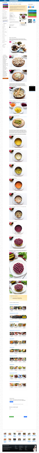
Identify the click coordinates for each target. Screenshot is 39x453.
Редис (6, 68)
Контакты (16, 447)
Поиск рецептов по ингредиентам (5, 78)
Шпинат (3, 76)
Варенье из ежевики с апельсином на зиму (14, 436)
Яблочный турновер (10, 441)
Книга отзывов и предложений (5, 2)
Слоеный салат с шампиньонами (14, 304)
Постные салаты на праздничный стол (15, 381)
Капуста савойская (4, 63)
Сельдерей (4, 70)
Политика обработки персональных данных (6, 449)
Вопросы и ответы (20, 449)
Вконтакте (26, 449)
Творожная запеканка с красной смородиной (5, 436)
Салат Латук (4, 69)
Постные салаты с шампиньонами (14, 321)
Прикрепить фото (11, 416)
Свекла (5, 69)
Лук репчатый (4, 65)
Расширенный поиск (20, 0)
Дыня (3, 58)
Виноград (7, 56)
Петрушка (3, 68)
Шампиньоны (11, 16)
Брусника (3, 56)
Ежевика (4, 58)
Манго (5, 65)
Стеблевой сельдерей (4, 72)
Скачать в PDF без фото (31, 15)
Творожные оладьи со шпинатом (29, 435)
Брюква (5, 56)
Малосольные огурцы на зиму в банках (29, 441)
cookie (15, 317)
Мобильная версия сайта (6, 445)
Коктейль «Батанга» (15, 441)
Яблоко (4, 76)
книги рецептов (15, 27)
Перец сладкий (4, 67)
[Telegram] (31, 7)
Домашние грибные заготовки (32, 91)
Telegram (25, 447)
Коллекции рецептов (21, 447)
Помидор (5, 68)
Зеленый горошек (4, 59)
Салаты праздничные (14, 2)
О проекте (16, 446)
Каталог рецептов (20, 446)
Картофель (7, 63)
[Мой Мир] (33, 7)
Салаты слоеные (12, 347)
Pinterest (25, 446)
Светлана (22, 20)
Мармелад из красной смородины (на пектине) (5, 442)
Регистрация (32, 0)
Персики (6, 67)
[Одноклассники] (30, 7)
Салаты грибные (12, 338)
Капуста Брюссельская (4, 61)
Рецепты (10, 2)
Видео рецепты (5, 18)
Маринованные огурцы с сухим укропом (24, 436)
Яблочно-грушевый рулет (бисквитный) (34, 435)
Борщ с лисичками (10, 435)
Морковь (7, 65)
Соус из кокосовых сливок (19, 435)
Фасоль (3, 74)
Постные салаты (12, 364)
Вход (35, 0)
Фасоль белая (5, 74)
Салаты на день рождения (13, 355)
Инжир (6, 59)
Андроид (4, 21)
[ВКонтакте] (28, 7)
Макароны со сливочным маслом (34, 441)
